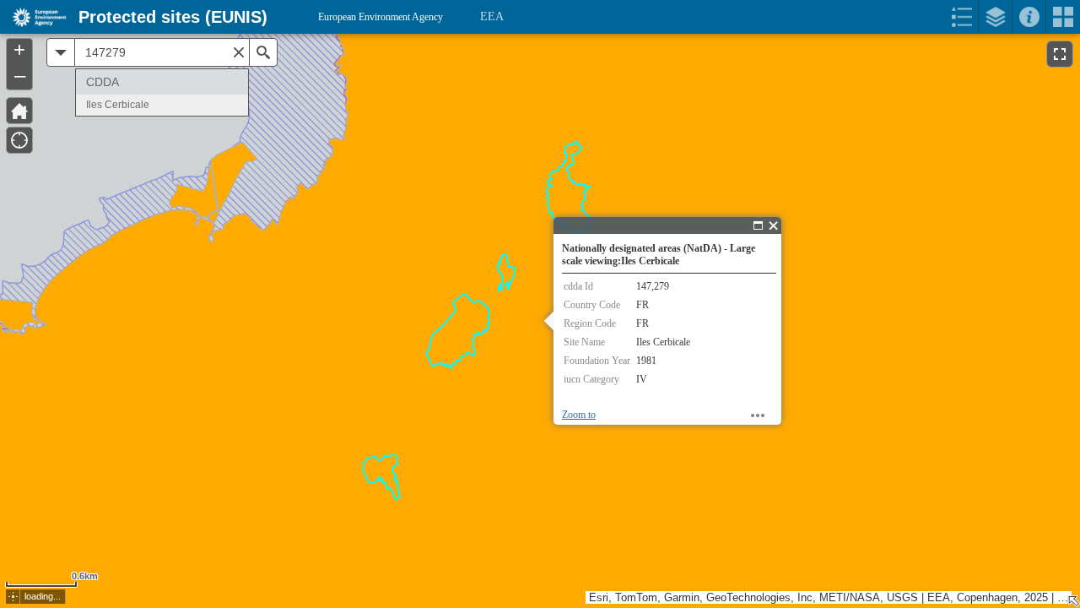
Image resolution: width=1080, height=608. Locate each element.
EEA (492, 16)
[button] (13, 596)
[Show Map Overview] (1073, 601)
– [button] (19, 75)
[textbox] (162, 52)
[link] (34, 17)
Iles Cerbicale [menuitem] (117, 105)
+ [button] (19, 50)
